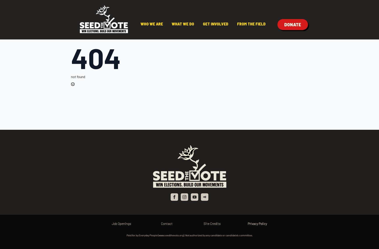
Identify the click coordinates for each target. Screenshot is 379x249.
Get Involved (215, 23)
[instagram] (184, 197)
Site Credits (212, 224)
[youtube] (194, 197)
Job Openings (121, 224)
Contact (167, 224)
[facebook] (174, 197)
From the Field (251, 23)
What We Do (183, 23)
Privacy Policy (257, 224)
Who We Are (152, 23)
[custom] (204, 197)
